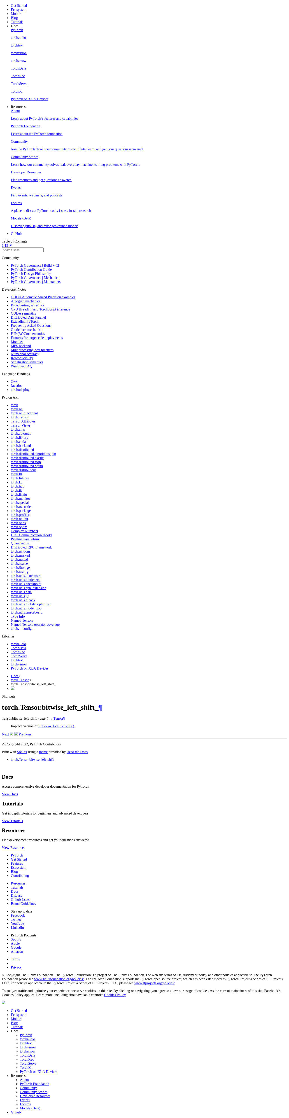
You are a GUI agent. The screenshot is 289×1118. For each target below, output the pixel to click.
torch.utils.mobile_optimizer (31, 604)
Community (28, 1088)
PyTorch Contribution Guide (31, 269)
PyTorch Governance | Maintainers (36, 282)
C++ (14, 381)
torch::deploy (20, 390)
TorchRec (18, 652)
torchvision (19, 664)
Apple (15, 943)
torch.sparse (19, 563)
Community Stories (33, 1092)
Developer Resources (35, 1096)
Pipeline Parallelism (25, 539)
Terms (15, 959)
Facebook (18, 915)
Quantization (20, 543)
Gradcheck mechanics (26, 329)
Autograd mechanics (25, 301)
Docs (15, 676)
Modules (17, 342)
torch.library (19, 437)
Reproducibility (22, 358)
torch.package (21, 511)
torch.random (20, 551)
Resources (18, 883)
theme (43, 752)
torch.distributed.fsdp (26, 462)
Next (6, 734)
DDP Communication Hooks (31, 535)
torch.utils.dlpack (23, 600)
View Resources (13, 848)
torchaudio (18, 644)
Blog (14, 18)
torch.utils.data (21, 592)
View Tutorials (12, 821)
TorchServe (19, 656)
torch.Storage (20, 568)
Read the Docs (77, 752)
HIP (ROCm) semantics (28, 334)
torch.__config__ (23, 628)
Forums (25, 1104)
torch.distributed (22, 450)
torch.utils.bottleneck (25, 580)
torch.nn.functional (24, 413)
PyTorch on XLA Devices (29, 668)
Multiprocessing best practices (32, 350)
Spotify (16, 939)
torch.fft (16, 474)
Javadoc (16, 385)
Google (16, 947)
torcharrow (27, 1051)
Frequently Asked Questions (31, 325)
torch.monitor (20, 498)
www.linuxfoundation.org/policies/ (59, 979)
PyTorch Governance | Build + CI (35, 265)
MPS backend (21, 346)
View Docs (10, 794)
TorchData (18, 648)
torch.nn (17, 409)
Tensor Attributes (23, 421)
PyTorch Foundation (34, 1084)
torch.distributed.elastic (27, 458)
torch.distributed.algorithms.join (33, 454)
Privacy (16, 967)
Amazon (17, 951)
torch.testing (19, 572)
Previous (24, 734)
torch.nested (19, 559)
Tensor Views (20, 425)
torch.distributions (23, 470)
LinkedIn (17, 927)
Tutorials (17, 22)
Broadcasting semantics (27, 305)
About (24, 1080)
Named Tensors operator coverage (35, 624)
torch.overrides (21, 507)
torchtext (17, 660)
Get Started (19, 5)
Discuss (16, 895)
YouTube (17, 923)
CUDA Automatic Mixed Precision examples (43, 297)
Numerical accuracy (25, 354)
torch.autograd (21, 433)
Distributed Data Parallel (28, 317)
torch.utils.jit (19, 596)
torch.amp (18, 429)
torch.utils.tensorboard (26, 612)
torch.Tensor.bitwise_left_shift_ (33, 759)
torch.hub (17, 486)
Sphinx (22, 752)
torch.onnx (18, 523)
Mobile (16, 14)
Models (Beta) (30, 1108)
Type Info (18, 616)
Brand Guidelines (23, 904)
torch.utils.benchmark (26, 576)
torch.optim (19, 527)
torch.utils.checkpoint (26, 584)
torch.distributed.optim (27, 466)
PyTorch (17, 855)
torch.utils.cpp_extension (28, 588)
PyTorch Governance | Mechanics (35, 278)
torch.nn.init (19, 519)
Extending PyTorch (25, 321)
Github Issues (20, 899)
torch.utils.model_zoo (26, 608)
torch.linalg (19, 494)
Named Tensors (22, 620)
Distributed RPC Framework (31, 547)
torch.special (20, 502)
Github (16, 1112)
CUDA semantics (23, 313)
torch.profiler (20, 515)
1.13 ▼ (7, 245)
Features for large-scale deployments (37, 338)
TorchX (25, 1067)
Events (25, 1100)
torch (14, 405)
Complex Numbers (24, 531)
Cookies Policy (115, 995)
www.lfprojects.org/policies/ (154, 983)
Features (17, 863)
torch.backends (21, 446)
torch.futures (20, 478)
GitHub (16, 234)
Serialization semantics (27, 362)
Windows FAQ (22, 366)
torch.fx (16, 482)
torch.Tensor (20, 417)
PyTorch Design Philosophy (31, 273)
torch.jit (16, 490)
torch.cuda (18, 441)
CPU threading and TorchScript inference (40, 309)
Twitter (16, 919)
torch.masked (20, 555)
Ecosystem (18, 10)
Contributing (20, 876)
